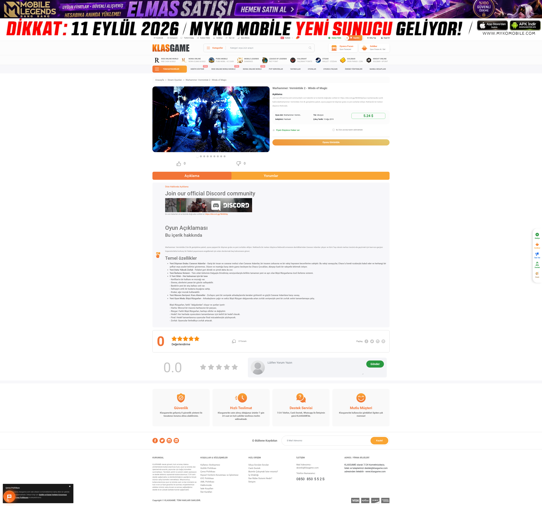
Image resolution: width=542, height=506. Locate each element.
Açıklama (191, 176)
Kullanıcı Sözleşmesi (210, 465)
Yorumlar (271, 176)
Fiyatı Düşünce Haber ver (288, 130)
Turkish (287, 38)
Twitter (372, 341)
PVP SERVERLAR (276, 69)
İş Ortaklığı (253, 475)
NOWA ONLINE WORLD (254, 68)
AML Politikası (207, 481)
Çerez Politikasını (21, 498)
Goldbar (219, 38)
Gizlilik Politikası (208, 468)
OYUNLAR (312, 69)
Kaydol (379, 440)
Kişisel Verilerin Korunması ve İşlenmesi (219, 475)
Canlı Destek (254, 468)
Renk (537, 277)
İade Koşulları (206, 488)
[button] (197, 156)
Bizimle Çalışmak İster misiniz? (263, 471)
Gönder (375, 364)
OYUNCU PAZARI (330, 69)
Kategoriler (217, 48)
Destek (537, 267)
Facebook (159, 38)
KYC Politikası (207, 478)
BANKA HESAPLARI (378, 69)
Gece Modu (245, 38)
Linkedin (383, 341)
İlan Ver (537, 258)
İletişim (251, 481)
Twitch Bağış (189, 38)
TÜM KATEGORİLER (171, 69)
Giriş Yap (372, 38)
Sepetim (353, 38)
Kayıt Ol (387, 38)
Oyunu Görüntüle (331, 142)
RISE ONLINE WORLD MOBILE (224, 68)
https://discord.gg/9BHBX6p (216, 214)
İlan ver (231, 38)
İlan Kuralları (206, 492)
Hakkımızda (206, 485)
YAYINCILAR (295, 69)
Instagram (173, 38)
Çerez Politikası (207, 471)
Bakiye (537, 238)
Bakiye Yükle (205, 38)
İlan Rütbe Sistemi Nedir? (260, 478)
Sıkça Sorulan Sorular (258, 465)
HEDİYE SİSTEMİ (199, 68)
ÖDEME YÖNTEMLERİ (353, 69)
